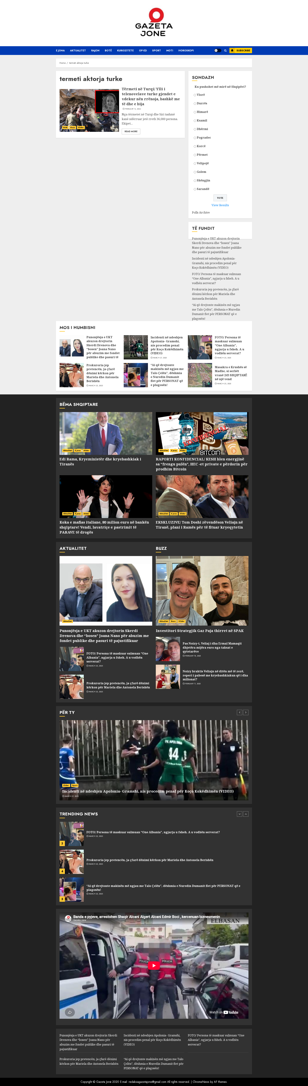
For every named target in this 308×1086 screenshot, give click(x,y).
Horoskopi (186, 50)
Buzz (72, 127)
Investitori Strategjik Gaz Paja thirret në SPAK (200, 630)
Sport (156, 50)
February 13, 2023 (133, 109)
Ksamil (202, 120)
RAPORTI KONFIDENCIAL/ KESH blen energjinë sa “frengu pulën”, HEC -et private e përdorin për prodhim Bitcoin (202, 464)
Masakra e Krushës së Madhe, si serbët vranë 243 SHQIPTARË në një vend (231, 373)
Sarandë (203, 189)
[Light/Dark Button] (217, 50)
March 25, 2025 (224, 358)
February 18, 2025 (193, 656)
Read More (131, 131)
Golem (201, 172)
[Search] (225, 50)
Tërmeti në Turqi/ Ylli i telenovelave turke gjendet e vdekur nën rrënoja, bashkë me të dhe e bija (151, 96)
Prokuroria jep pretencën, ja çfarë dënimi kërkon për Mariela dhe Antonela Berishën (215, 293)
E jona (60, 50)
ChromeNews (201, 1082)
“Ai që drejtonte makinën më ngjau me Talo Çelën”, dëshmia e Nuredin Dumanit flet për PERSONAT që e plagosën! (216, 312)
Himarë (202, 112)
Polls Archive (201, 212)
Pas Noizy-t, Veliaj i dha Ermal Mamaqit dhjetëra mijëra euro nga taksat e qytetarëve (212, 647)
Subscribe (243, 50)
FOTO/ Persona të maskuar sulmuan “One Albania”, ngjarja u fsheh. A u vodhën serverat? (216, 278)
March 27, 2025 (160, 358)
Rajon (95, 50)
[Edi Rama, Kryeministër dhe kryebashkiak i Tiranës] (106, 433)
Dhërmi (202, 129)
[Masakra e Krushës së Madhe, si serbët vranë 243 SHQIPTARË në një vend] (200, 375)
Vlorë (201, 95)
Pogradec (204, 137)
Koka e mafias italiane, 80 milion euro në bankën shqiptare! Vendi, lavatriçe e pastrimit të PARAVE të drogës (104, 527)
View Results (220, 205)
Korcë (201, 146)
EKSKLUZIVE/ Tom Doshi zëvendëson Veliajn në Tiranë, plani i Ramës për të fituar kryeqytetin (199, 525)
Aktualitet (78, 50)
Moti (169, 50)
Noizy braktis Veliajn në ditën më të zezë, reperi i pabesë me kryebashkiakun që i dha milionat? (215, 675)
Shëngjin (203, 180)
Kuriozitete (125, 50)
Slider (81, 127)
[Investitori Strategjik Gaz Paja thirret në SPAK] (202, 591)
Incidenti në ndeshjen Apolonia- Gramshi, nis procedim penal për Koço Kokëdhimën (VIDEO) (214, 263)
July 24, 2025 (94, 894)
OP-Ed (143, 50)
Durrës (202, 103)
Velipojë (203, 163)
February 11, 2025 (193, 683)
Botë (108, 50)
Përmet (202, 155)
